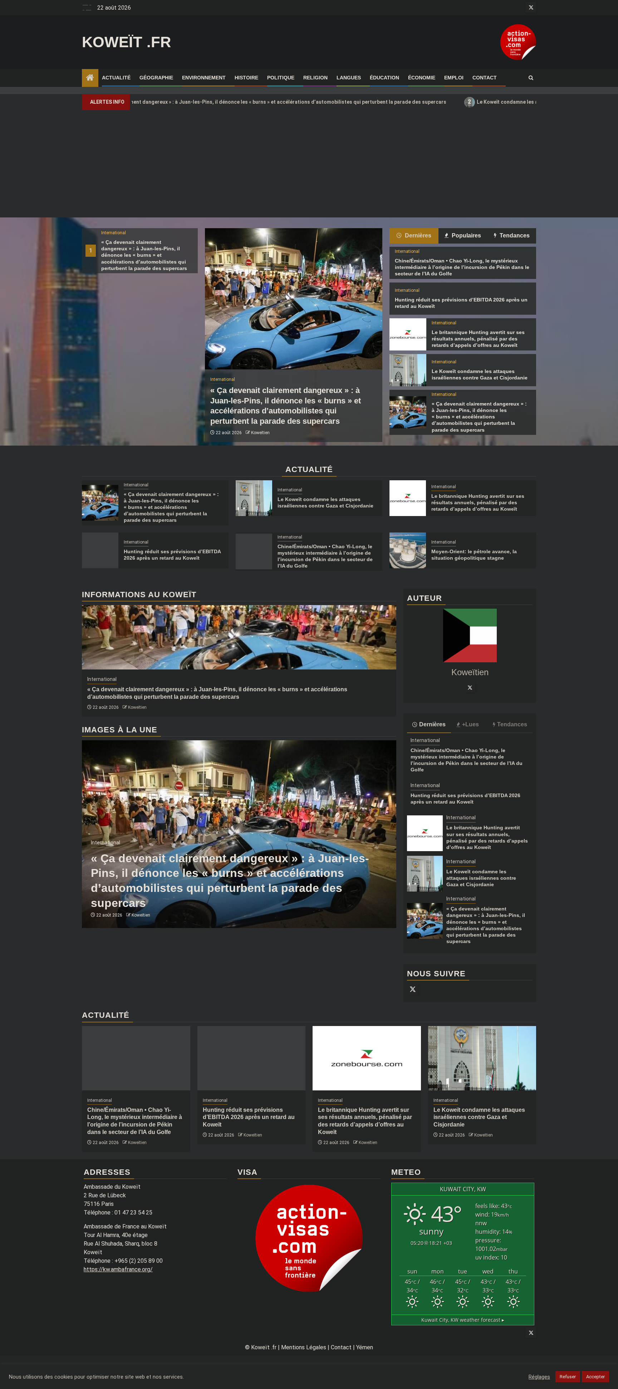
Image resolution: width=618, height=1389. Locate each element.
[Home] (90, 78)
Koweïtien (260, 432)
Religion (315, 77)
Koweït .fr (126, 42)
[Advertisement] (309, 164)
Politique (280, 77)
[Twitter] (470, 687)
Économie (421, 77)
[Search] (530, 78)
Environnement (204, 77)
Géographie (156, 77)
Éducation (384, 77)
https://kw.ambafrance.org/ (118, 1269)
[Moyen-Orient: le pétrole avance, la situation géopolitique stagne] (407, 550)
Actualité (116, 77)
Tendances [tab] (514, 235)
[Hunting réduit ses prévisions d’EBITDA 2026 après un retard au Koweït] (100, 550)
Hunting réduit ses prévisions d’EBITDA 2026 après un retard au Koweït (249, 1117)
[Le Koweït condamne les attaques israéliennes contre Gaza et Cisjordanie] (407, 370)
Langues (349, 77)
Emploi (454, 77)
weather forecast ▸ (462, 1319)
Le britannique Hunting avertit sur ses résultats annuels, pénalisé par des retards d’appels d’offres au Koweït (478, 338)
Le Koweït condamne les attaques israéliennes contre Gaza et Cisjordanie (489, 101)
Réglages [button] (539, 1377)
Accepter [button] (595, 1376)
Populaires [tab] (465, 235)
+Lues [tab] (470, 724)
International (113, 232)
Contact (484, 77)
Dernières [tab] (417, 235)
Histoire (246, 77)
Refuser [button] (568, 1376)
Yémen (364, 1347)
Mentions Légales (303, 1347)
